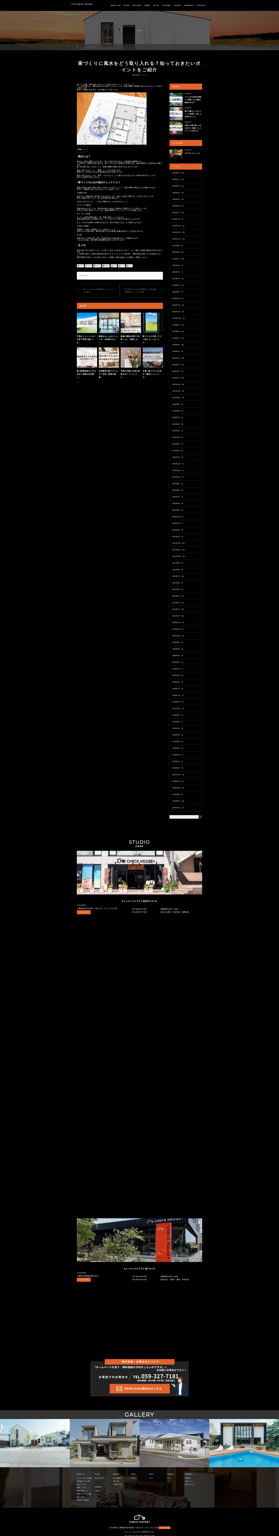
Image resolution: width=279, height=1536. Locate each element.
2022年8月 (177, 490)
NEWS (147, 5)
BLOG (156, 5)
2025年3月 (178, 285)
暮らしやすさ (81, 1497)
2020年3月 (177, 675)
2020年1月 (177, 688)
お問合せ (97, 1491)
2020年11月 (178, 629)
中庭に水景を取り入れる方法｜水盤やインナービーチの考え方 (193, 128)
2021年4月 (178, 596)
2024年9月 (178, 325)
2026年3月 (178, 206)
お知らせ (133, 1478)
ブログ (151, 1478)
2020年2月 (177, 682)
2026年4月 (178, 199)
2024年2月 (177, 371)
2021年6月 (177, 583)
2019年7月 (177, 728)
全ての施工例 (117, 1478)
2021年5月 (177, 589)
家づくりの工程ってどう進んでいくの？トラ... (152, 339)
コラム (169, 1478)
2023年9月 (177, 404)
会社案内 (187, 1478)
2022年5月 (177, 510)
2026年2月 (178, 212)
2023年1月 (177, 457)
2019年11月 (178, 702)
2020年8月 (177, 649)
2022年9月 (177, 483)
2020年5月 (177, 662)
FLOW (126, 5)
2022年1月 (177, 536)
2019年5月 (177, 741)
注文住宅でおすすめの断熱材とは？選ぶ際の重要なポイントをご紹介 (140, 290)
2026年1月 (177, 219)
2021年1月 (178, 616)
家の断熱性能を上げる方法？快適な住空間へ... (86, 374)
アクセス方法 (83, 912)
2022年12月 (178, 464)
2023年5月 (177, 431)
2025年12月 (178, 226)
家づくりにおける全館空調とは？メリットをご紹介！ (99, 290)
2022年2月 (177, 530)
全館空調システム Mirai (84, 1481)
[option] (35, 1443)
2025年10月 (178, 239)
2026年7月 (178, 179)
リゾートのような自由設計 (85, 1478)
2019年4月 (177, 748)
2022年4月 (177, 517)
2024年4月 (178, 358)
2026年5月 (178, 193)
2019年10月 (178, 708)
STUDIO (177, 5)
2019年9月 (177, 715)
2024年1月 (178, 378)
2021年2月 (178, 609)
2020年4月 (177, 669)
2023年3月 (177, 444)
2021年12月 (178, 543)
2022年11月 (178, 470)
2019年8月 (177, 722)
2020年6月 (177, 655)
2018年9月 (177, 794)
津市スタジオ (189, 1481)
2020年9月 (177, 642)
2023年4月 (177, 437)
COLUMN (166, 5)
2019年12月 (178, 695)
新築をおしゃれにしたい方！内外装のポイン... (108, 339)
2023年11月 (178, 391)
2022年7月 (177, 497)
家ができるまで (99, 1478)
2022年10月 (178, 477)
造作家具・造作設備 (83, 1500)
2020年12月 (178, 622)
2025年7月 (178, 259)
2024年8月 (178, 331)
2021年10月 (178, 556)
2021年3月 (178, 603)
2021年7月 (178, 576)
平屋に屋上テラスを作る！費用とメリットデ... (152, 374)
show (84, 149)
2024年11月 (178, 311)
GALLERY (137, 5)
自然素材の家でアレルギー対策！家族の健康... (108, 374)
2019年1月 (177, 768)
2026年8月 (178, 173)
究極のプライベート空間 (84, 1494)
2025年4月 (178, 278)
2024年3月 (178, 364)
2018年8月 (178, 801)
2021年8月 (177, 570)
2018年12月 (178, 774)
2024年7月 (178, 338)
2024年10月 (178, 318)
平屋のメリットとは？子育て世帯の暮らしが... (86, 339)
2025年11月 (178, 232)
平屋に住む (116, 1481)
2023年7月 (177, 417)
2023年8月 (177, 411)
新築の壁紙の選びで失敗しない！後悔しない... (130, 339)
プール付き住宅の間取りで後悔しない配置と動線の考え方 (193, 99)
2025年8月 (178, 252)
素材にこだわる (81, 1487)
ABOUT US (116, 5)
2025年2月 (177, 292)
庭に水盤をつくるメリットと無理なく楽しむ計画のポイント (193, 114)
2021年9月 (177, 563)
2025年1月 (177, 298)
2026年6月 (178, 186)
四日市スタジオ (189, 1484)
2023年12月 (178, 384)
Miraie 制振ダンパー (83, 1490)
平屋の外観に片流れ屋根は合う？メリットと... (130, 374)
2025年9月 (177, 245)
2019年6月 (177, 735)
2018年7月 (178, 808)
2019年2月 (177, 761)
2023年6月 (177, 424)
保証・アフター (81, 1484)
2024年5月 (177, 351)
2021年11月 (178, 550)
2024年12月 (178, 305)
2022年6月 (177, 503)
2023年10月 (178, 397)
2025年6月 (177, 265)
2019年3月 (177, 755)
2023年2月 (177, 450)
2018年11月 (178, 781)
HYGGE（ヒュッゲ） (193, 153)
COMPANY (189, 5)
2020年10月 (178, 636)
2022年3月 (177, 523)
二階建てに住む (117, 1484)
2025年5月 (177, 272)
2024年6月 (178, 345)
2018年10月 (178, 788)
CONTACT (201, 5)
